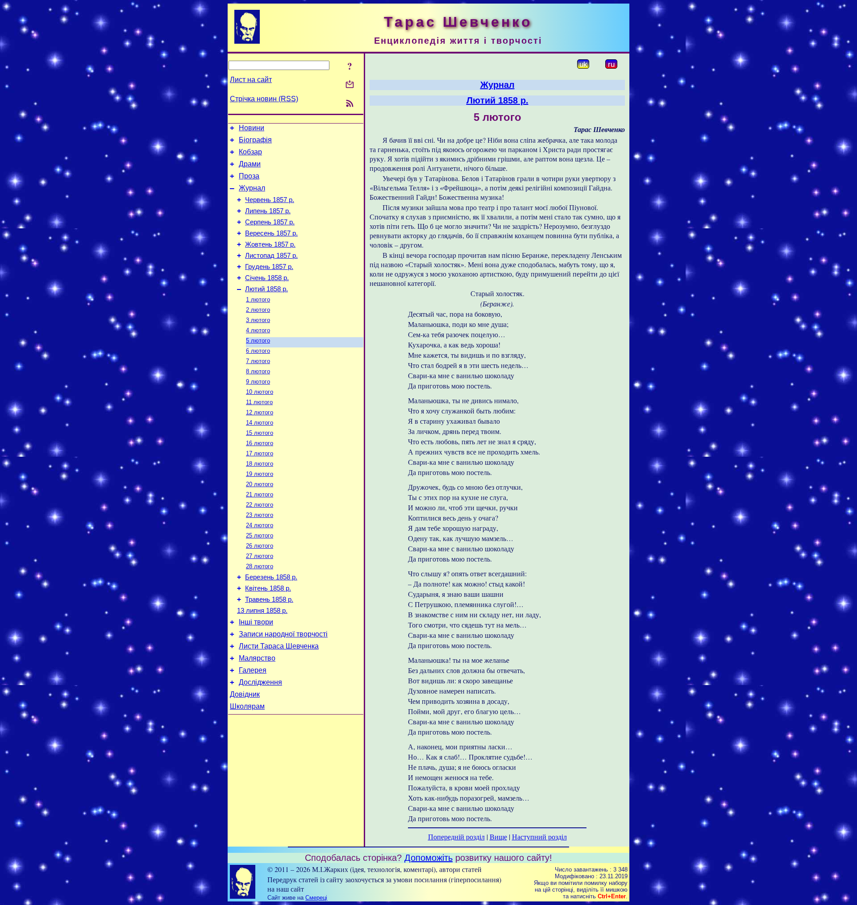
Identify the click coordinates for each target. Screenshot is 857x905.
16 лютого (259, 443)
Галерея (252, 670)
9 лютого (258, 381)
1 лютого (258, 299)
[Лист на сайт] (350, 85)
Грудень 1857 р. (269, 266)
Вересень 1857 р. (271, 233)
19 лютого (259, 474)
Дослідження (260, 682)
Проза (249, 176)
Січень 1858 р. (267, 277)
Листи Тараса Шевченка (279, 646)
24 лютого (259, 525)
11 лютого (259, 402)
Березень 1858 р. (271, 577)
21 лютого (259, 494)
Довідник (245, 694)
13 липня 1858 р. (262, 610)
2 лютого (258, 309)
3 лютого (258, 320)
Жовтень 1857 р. (270, 244)
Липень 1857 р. (268, 211)
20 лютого (259, 484)
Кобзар (250, 152)
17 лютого (259, 453)
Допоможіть (428, 858)
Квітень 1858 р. (268, 588)
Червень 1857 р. (269, 199)
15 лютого (259, 433)
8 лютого (258, 371)
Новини (251, 128)
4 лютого (258, 330)
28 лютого (259, 566)
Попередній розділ (456, 836)
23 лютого (259, 515)
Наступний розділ (539, 836)
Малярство (257, 658)
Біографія (255, 140)
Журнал (252, 188)
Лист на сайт (251, 79)
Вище (498, 836)
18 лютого (259, 463)
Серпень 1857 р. (270, 222)
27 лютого (259, 556)
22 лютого (259, 504)
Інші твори (256, 622)
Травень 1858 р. (269, 599)
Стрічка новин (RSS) (264, 99)
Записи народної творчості (283, 634)
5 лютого (258, 340)
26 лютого (259, 545)
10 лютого (259, 391)
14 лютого (259, 422)
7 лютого (258, 361)
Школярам (247, 706)
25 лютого (259, 535)
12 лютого (259, 412)
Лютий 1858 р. (266, 289)
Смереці (316, 897)
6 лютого (258, 350)
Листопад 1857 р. (271, 255)
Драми (250, 164)
